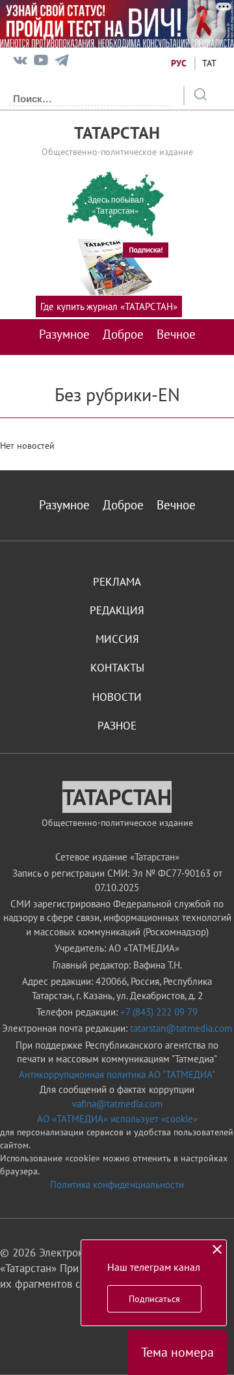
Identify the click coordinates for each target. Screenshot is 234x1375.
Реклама (117, 581)
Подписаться (154, 1299)
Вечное (176, 334)
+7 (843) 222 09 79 (159, 1012)
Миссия (117, 639)
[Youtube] (41, 63)
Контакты (117, 667)
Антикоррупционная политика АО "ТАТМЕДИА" (117, 1074)
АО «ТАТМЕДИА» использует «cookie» (117, 1119)
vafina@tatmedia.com (117, 1104)
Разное (117, 725)
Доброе (123, 334)
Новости (117, 697)
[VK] (20, 63)
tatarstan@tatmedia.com (181, 1028)
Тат (209, 63)
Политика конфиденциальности (117, 1184)
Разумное (64, 334)
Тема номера (177, 1352)
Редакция (117, 610)
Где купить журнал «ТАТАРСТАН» (108, 306)
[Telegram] (61, 63)
